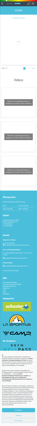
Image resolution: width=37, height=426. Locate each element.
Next (33, 68)
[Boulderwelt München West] (14, 3)
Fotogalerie (15, 18)
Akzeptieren (18, 410)
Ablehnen (18, 415)
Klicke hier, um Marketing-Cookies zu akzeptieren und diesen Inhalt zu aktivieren (18, 102)
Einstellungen (18, 420)
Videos (22, 18)
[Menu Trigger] (2, 3)
